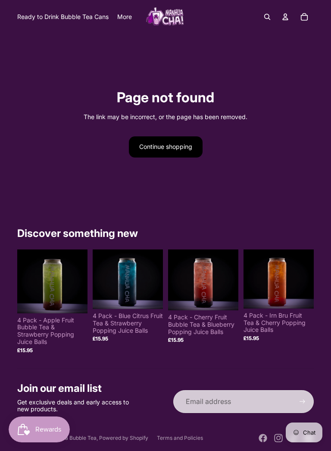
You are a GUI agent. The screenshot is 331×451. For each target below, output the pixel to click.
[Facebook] (263, 438)
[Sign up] (302, 401)
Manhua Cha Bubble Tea (67, 438)
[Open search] (267, 16)
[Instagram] (278, 438)
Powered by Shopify (123, 438)
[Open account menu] (285, 16)
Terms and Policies (180, 438)
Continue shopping (165, 146)
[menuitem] (124, 17)
